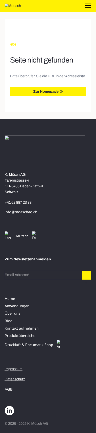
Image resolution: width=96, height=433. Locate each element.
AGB (9, 389)
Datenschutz (15, 379)
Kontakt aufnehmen (22, 328)
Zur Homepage (45, 91)
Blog (9, 320)
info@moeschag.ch (21, 211)
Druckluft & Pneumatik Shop (29, 344)
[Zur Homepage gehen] (13, 6)
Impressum (14, 369)
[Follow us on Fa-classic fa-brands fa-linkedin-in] (9, 411)
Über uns (12, 313)
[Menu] (88, 6)
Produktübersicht (20, 335)
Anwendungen (17, 305)
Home (10, 298)
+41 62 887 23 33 (18, 202)
